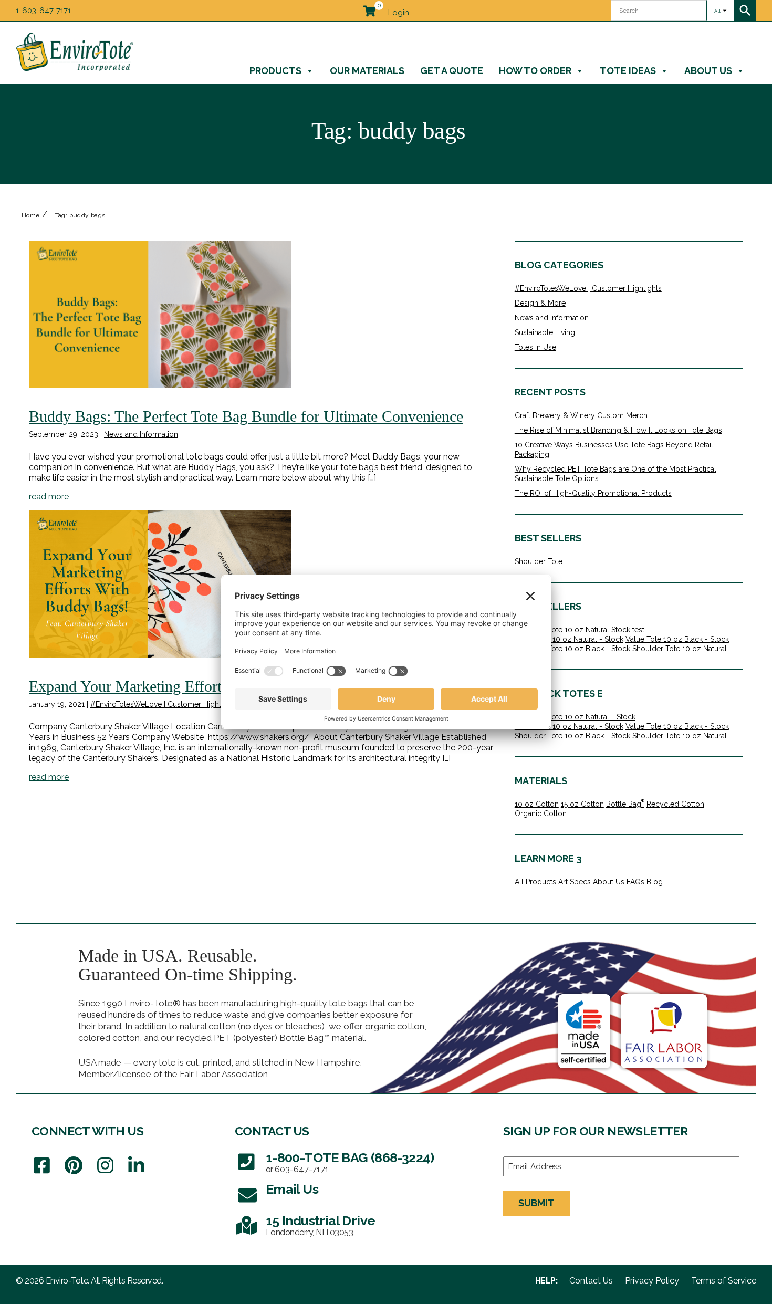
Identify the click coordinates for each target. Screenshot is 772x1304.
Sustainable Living (545, 332)
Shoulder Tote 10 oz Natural (679, 648)
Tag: (80, 215)
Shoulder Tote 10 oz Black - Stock (572, 648)
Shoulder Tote (538, 561)
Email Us (292, 1189)
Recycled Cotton (675, 804)
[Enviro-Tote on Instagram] (105, 1165)
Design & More (540, 303)
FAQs (635, 882)
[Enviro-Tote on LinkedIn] (136, 1165)
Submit (536, 1202)
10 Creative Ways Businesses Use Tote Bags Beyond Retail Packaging (614, 449)
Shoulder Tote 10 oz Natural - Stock (575, 717)
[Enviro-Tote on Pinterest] (73, 1165)
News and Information (141, 434)
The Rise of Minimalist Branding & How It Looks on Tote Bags (618, 430)
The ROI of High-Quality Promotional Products (593, 493)
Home (31, 215)
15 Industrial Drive (320, 1221)
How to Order (535, 70)
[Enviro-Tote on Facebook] (42, 1165)
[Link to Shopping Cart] (369, 9)
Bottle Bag (625, 803)
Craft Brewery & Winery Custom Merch (581, 415)
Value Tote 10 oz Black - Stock (677, 639)
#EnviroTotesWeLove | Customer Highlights (163, 704)
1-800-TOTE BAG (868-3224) (350, 1158)
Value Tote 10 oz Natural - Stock (569, 639)
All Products (535, 882)
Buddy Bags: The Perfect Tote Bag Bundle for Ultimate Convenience (246, 416)
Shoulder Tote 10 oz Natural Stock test (579, 629)
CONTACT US (272, 1131)
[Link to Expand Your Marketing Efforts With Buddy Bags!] (160, 584)
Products (275, 70)
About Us (708, 70)
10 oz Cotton (537, 804)
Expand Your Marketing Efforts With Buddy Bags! (189, 686)
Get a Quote (451, 70)
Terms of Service (723, 1281)
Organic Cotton (541, 813)
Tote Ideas (628, 70)
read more (49, 497)
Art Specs (574, 882)
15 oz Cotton (582, 804)
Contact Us (591, 1281)
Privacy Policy (652, 1281)
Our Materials (367, 70)
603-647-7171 (302, 1169)
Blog (654, 882)
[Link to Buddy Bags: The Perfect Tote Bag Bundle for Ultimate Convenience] (160, 314)
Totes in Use (535, 347)
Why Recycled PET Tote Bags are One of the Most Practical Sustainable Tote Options (615, 474)
